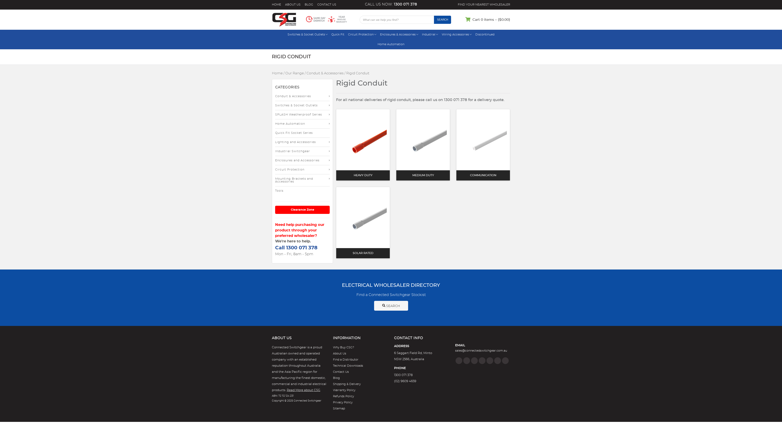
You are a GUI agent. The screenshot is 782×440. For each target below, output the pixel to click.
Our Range (294, 73)
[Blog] (505, 360)
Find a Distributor (345, 359)
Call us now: (391, 4)
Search (442, 19)
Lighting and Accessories (295, 142)
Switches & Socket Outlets (306, 34)
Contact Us (326, 4)
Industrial (428, 34)
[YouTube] (497, 360)
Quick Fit (337, 34)
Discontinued (484, 34)
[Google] (490, 360)
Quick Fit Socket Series (294, 133)
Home (276, 4)
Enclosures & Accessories (398, 34)
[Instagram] (466, 360)
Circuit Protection (361, 34)
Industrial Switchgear (292, 151)
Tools (279, 190)
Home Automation (391, 44)
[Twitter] (474, 360)
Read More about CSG (303, 390)
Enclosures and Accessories (297, 160)
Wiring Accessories (455, 34)
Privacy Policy (343, 402)
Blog (309, 4)
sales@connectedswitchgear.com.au (481, 350)
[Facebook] (459, 360)
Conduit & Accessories (325, 73)
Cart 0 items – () (491, 19)
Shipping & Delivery (347, 384)
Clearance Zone (302, 209)
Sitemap (339, 408)
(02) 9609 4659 (405, 381)
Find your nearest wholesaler (484, 4)
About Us (293, 4)
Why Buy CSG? (343, 347)
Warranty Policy (344, 390)
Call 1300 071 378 (296, 247)
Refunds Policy (343, 396)
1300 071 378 (403, 375)
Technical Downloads (348, 365)
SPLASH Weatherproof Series (298, 114)
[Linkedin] (482, 360)
